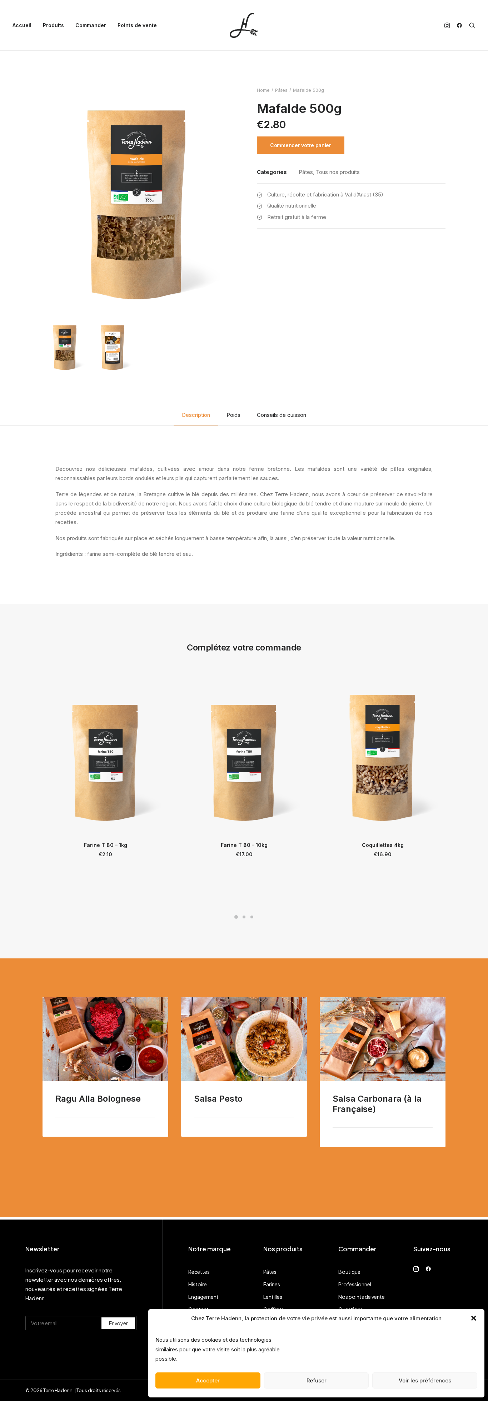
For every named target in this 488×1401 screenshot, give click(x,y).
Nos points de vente (361, 1296)
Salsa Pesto (218, 1098)
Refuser (317, 1380)
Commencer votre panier (300, 145)
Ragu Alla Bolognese (98, 1098)
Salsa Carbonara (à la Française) (377, 1103)
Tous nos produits (338, 172)
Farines (271, 1284)
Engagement (203, 1296)
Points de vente (137, 25)
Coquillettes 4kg (383, 845)
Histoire (197, 1284)
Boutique (349, 1271)
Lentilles (272, 1296)
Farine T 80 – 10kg (244, 845)
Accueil (22, 25)
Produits (53, 25)
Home (263, 90)
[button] (473, 1318)
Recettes (199, 1271)
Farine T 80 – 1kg (105, 845)
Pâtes (281, 90)
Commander (90, 25)
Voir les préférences (425, 1380)
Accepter (208, 1380)
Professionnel (354, 1284)
